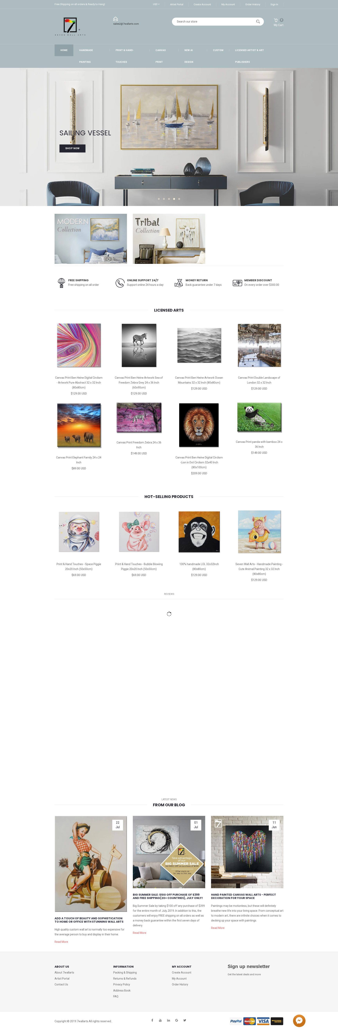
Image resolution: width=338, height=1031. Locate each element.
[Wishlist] (79, 369)
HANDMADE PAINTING (86, 56)
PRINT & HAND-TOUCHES (125, 56)
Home (63, 50)
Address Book (121, 990)
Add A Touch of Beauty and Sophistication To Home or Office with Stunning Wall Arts (89, 920)
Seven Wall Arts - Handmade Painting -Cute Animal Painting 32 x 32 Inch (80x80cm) (259, 569)
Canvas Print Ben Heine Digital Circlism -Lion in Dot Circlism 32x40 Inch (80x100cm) (199, 462)
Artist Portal (176, 4)
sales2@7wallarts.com (126, 23)
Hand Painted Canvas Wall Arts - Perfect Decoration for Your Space (243, 896)
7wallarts (82, 1021)
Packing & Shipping (125, 972)
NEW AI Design (188, 56)
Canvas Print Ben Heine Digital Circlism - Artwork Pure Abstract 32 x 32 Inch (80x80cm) (78, 382)
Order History (252, 4)
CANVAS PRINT (161, 56)
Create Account (202, 4)
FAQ (115, 996)
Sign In (274, 4)
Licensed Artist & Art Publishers (249, 56)
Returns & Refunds (125, 978)
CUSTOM (218, 50)
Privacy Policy (121, 984)
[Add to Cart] (63, 369)
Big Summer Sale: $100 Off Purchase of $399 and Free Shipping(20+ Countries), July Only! (168, 896)
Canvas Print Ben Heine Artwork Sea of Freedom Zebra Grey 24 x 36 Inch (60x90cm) (139, 382)
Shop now (72, 150)
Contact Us (61, 984)
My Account (228, 4)
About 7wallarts (64, 972)
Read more (61, 941)
